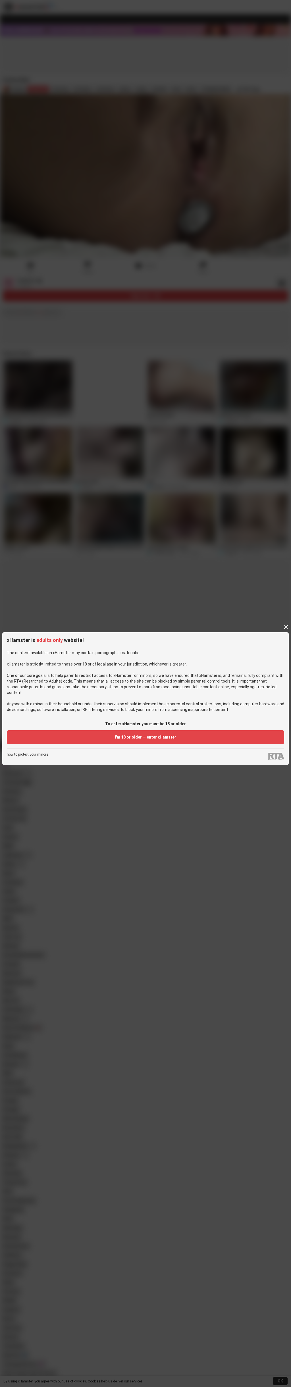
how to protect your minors (27, 754)
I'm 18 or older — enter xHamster (145, 737)
